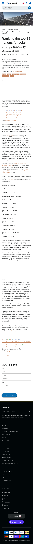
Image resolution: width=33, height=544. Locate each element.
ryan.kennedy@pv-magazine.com (9, 355)
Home (3, 29)
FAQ (3, 478)
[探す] (29, 7)
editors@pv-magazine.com (14, 330)
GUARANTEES (6, 457)
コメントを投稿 (9, 395)
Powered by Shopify (24, 540)
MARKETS (4, 74)
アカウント (27, 3)
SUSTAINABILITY (23, 74)
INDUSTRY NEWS (12, 29)
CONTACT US (6, 454)
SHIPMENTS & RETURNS (10, 463)
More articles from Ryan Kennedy (9, 351)
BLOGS (4, 475)
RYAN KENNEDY (17, 71)
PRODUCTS (5, 429)
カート (30, 3)
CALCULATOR (6, 480)
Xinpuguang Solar (13, 540)
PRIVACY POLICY (7, 460)
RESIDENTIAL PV (15, 74)
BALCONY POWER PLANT (10, 431)
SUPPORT (5, 437)
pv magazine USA (10, 120)
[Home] (12, 3)
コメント (4, 382)
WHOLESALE (6, 434)
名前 (3, 368)
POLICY (9, 74)
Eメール (4, 375)
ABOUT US (5, 440)
